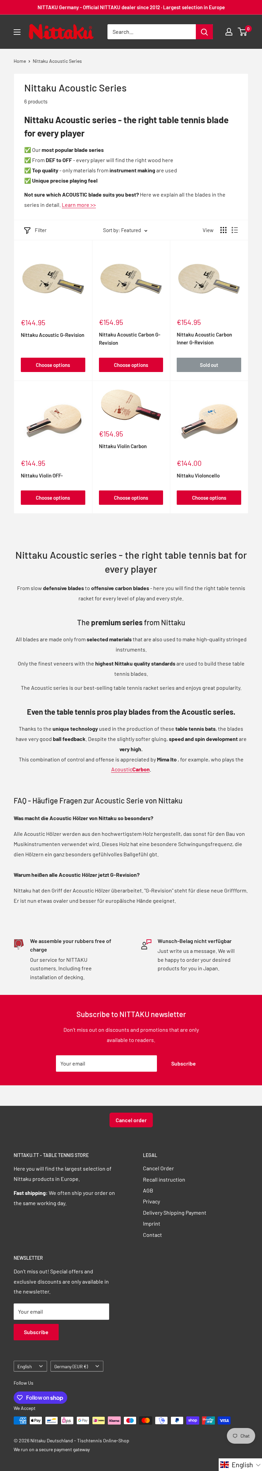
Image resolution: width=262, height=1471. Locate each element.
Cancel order (131, 1120)
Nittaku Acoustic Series (57, 61)
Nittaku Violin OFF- (42, 475)
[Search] (204, 31)
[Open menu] (17, 32)
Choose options (53, 365)
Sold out (209, 365)
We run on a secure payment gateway (52, 1449)
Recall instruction (164, 1179)
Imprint (151, 1223)
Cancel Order (158, 1168)
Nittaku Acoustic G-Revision (52, 335)
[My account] (228, 31)
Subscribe (183, 1063)
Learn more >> (79, 204)
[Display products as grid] (223, 230)
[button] (240, 1464)
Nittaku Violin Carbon (123, 446)
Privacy (151, 1201)
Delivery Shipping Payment (174, 1212)
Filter (40, 230)
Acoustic (130, 769)
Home (20, 61)
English (24, 1366)
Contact (152, 1234)
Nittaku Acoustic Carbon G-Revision (129, 338)
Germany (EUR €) (71, 1366)
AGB (148, 1190)
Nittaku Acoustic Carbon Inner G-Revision (204, 338)
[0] (242, 32)
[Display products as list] (235, 230)
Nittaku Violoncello (198, 475)
